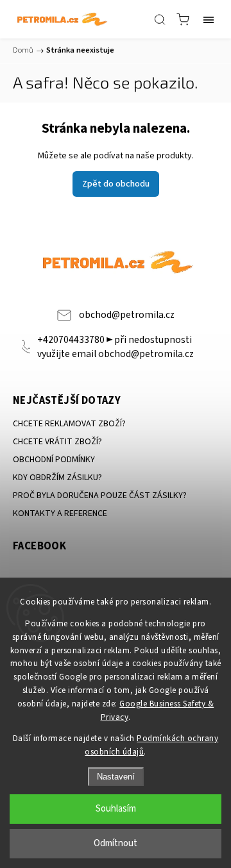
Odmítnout (115, 843)
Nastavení (116, 776)
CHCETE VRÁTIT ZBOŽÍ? (57, 441)
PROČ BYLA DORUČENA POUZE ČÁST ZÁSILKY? (100, 495)
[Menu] (208, 19)
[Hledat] (159, 19)
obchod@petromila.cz (127, 315)
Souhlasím (116, 808)
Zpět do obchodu (116, 184)
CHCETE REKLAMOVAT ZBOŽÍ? (69, 423)
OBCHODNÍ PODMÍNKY (54, 459)
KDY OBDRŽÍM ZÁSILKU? (57, 477)
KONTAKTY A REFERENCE (60, 513)
